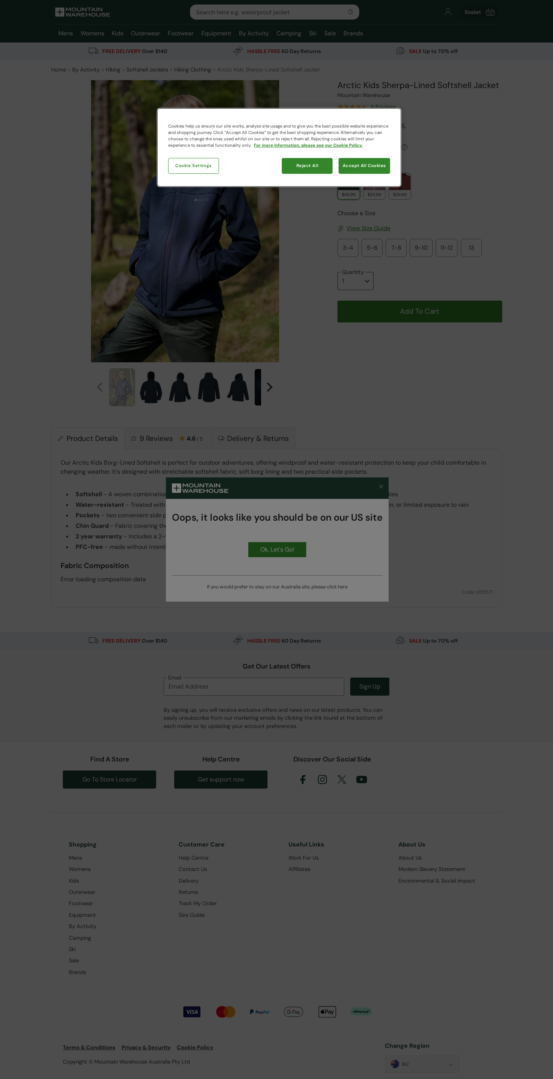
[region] (279, 147)
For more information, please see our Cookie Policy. (308, 145)
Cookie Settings (193, 166)
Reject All (307, 166)
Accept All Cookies (364, 166)
